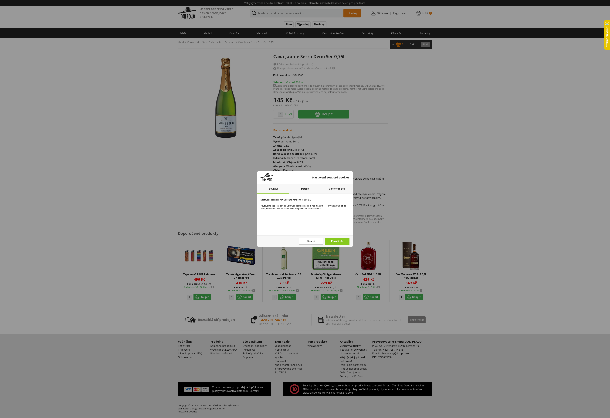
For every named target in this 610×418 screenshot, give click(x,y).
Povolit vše (337, 241)
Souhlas (273, 188)
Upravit (311, 241)
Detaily (305, 188)
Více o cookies (337, 188)
